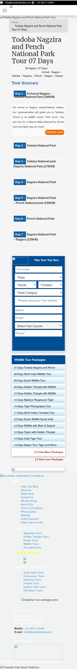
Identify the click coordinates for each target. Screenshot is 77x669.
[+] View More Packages (48, 452)
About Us (26, 490)
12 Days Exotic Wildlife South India (33, 419)
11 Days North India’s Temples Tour (34, 412)
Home (15, 22)
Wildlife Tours (31, 544)
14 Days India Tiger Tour (28, 438)
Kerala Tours (30, 540)
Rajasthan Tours (32, 533)
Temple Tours (31, 583)
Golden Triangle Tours (36, 536)
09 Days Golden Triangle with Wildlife (35, 387)
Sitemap (25, 515)
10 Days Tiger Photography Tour (32, 406)
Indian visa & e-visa (32, 522)
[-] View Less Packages (49, 459)
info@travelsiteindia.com (38, 632)
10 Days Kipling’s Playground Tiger (34, 400)
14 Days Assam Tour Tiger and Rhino (35, 445)
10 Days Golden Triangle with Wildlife (35, 393)
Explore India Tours (34, 587)
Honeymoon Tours (33, 576)
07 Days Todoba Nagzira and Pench (34, 367)
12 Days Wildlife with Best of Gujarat (34, 425)
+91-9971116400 (34, 628)
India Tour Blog (29, 486)
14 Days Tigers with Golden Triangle (34, 432)
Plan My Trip (61, 8)
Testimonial (27, 493)
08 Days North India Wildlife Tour (32, 374)
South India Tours (33, 572)
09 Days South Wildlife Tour (29, 380)
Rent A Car (27, 504)
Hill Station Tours (33, 590)
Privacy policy (28, 511)
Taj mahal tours (32, 547)
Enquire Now (54, 132)
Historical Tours (32, 579)
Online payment (30, 518)
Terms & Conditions (32, 508)
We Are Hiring (29, 501)
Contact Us (27, 497)
